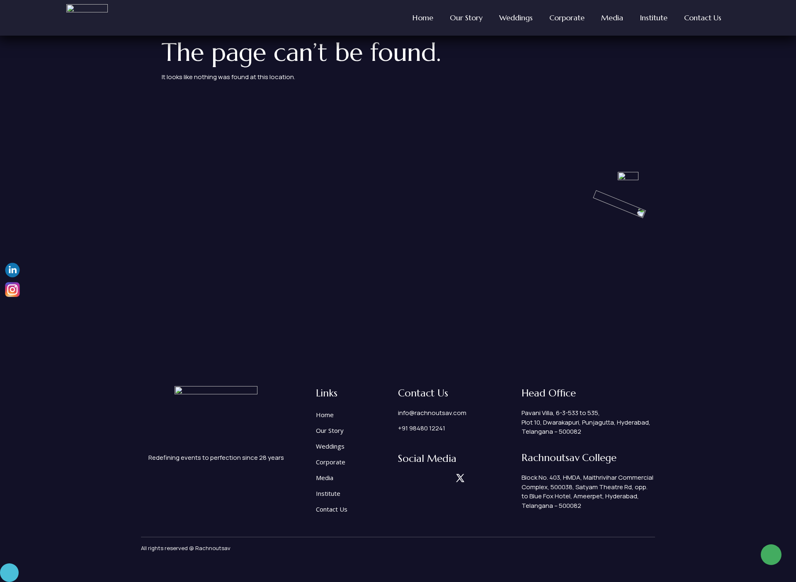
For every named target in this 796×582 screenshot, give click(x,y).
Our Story (466, 17)
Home (423, 17)
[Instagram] (402, 478)
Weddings (516, 17)
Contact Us (702, 17)
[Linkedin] (417, 478)
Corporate (567, 17)
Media (612, 17)
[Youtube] (475, 478)
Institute (653, 17)
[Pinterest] (446, 478)
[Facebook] (431, 478)
